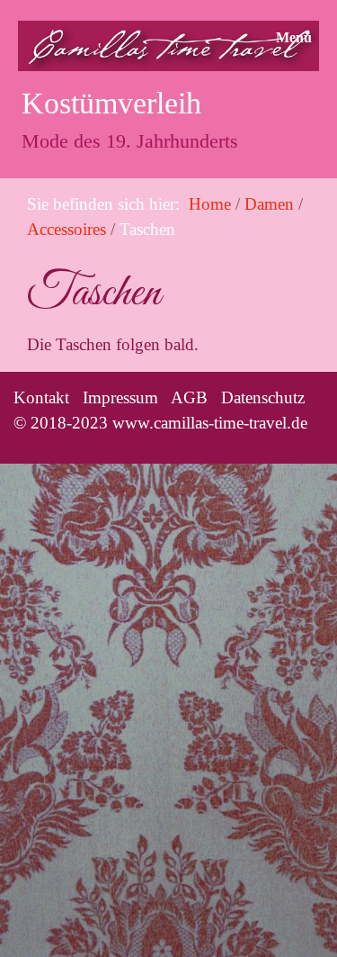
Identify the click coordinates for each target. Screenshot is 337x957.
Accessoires (66, 229)
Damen (269, 203)
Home (210, 203)
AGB (189, 397)
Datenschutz (263, 397)
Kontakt (41, 397)
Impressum (120, 397)
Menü (294, 37)
